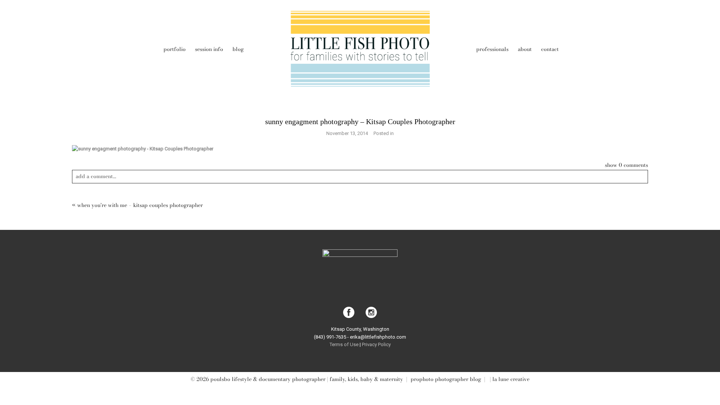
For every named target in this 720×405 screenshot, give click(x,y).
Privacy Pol (373, 344)
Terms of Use (345, 344)
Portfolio (175, 49)
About (525, 49)
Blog (238, 49)
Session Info (209, 49)
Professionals (492, 49)
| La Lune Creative (509, 379)
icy (388, 344)
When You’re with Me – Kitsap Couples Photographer (140, 205)
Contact (550, 49)
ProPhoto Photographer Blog (446, 379)
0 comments (626, 165)
